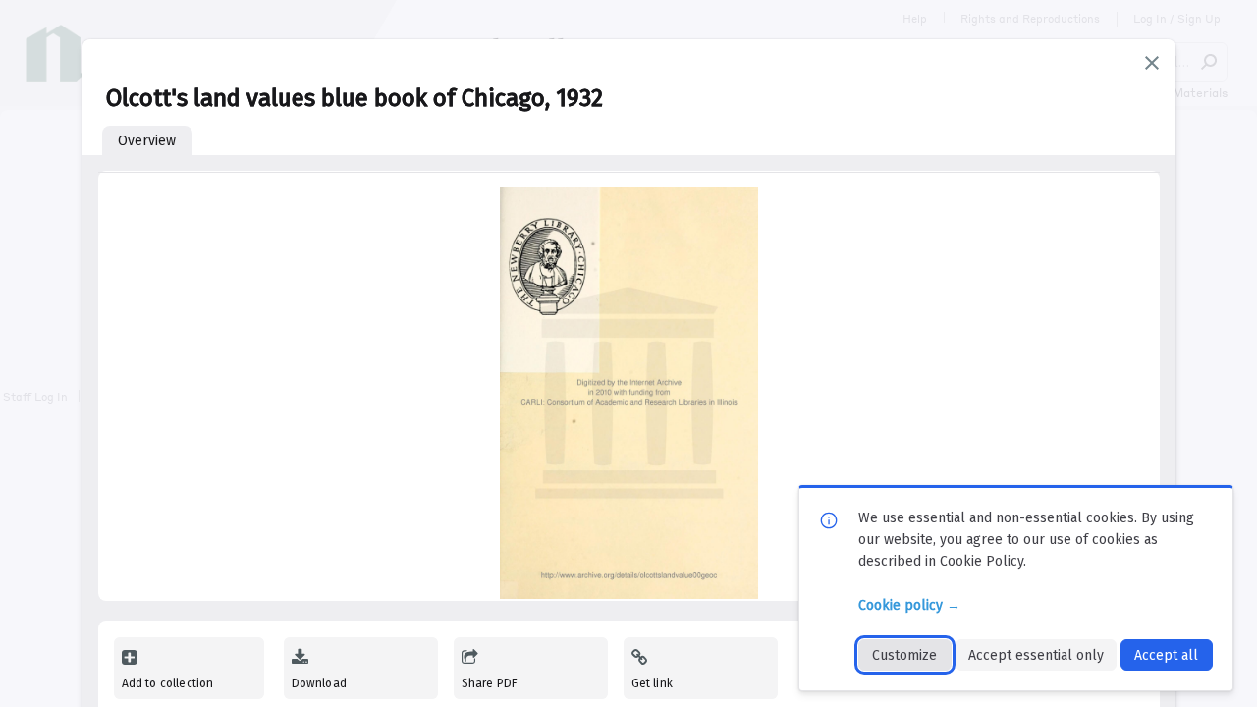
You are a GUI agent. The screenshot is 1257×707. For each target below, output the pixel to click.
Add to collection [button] (168, 683)
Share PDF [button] (490, 683)
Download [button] (319, 683)
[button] (1152, 63)
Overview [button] (147, 141)
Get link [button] (652, 683)
